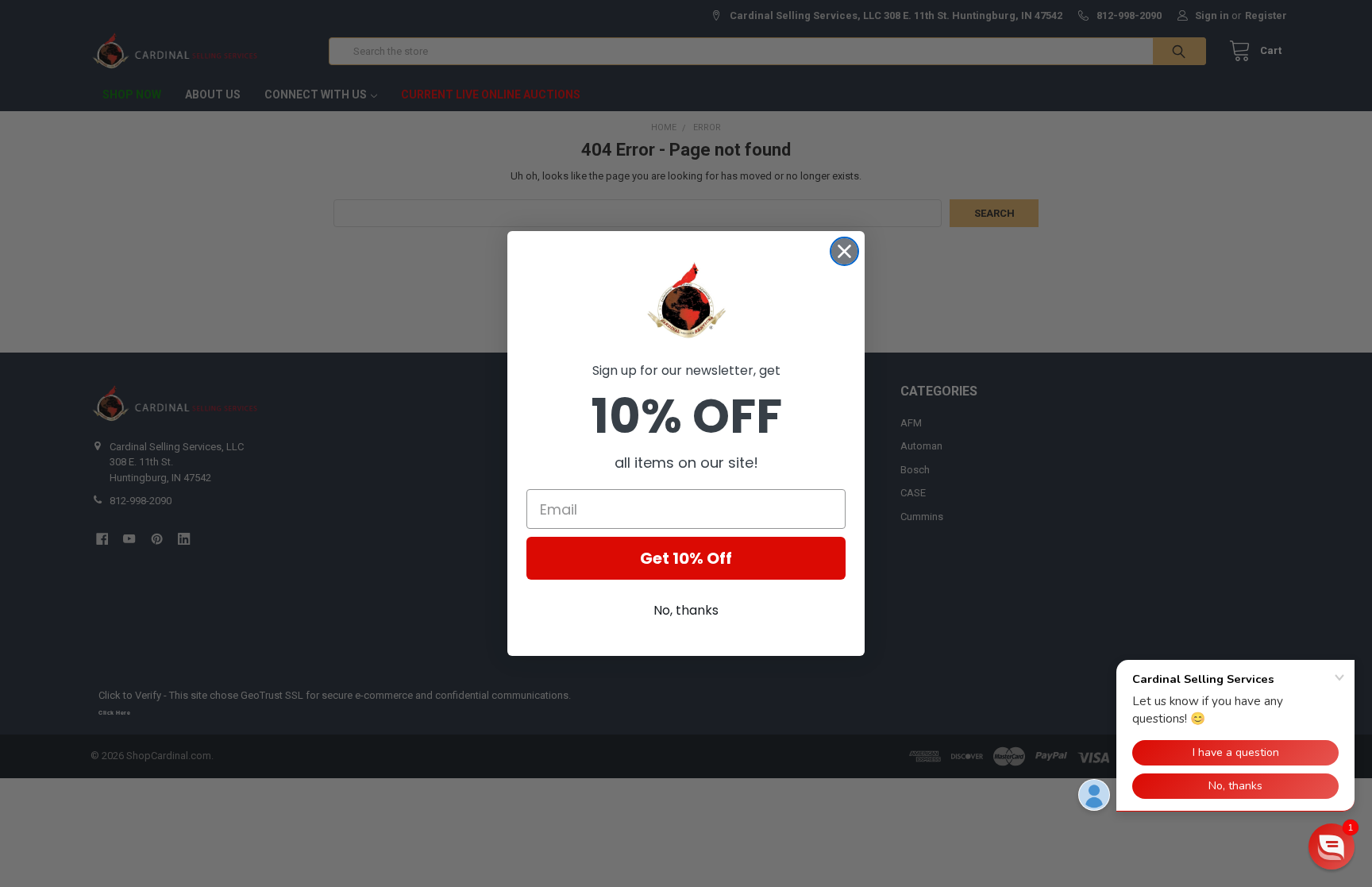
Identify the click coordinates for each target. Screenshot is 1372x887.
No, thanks (686, 610)
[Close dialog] (844, 251)
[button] (1331, 846)
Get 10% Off (686, 558)
